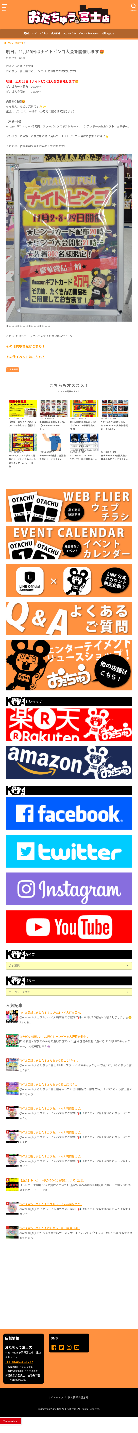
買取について (30, 33)
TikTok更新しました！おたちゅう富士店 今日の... (49, 1228)
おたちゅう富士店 (67, 1409)
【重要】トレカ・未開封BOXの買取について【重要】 (52, 1180)
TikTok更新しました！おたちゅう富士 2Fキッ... (48, 1060)
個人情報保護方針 (78, 1397)
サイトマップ (55, 1397)
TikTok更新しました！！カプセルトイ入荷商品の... (50, 1012)
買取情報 (14, 369)
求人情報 (55, 33)
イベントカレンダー (88, 33)
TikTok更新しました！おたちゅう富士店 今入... (48, 1084)
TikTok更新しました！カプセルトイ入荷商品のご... (50, 1108)
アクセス (44, 33)
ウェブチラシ (69, 33)
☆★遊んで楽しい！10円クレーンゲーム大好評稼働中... (53, 1036)
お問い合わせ (107, 33)
